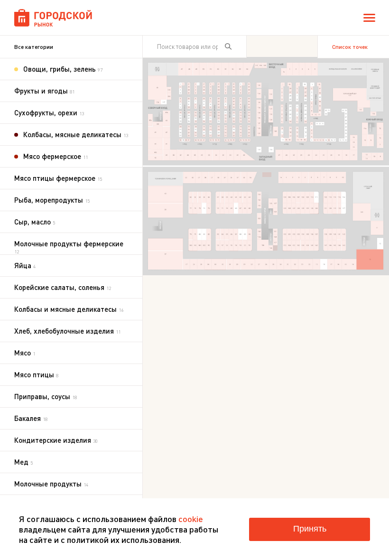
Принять (309, 528)
